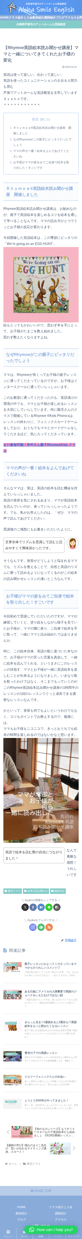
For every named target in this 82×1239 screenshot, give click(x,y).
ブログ (21, 1219)
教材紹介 (21, 1213)
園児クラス (14, 890)
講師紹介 (61, 1213)
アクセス (61, 1219)
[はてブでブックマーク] (41, 907)
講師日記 (59, 890)
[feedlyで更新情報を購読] (41, 927)
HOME (21, 1207)
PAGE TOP (42, 1191)
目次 (35, 119)
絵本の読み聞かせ (38, 890)
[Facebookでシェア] (33, 907)
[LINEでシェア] (49, 907)
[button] (57, 907)
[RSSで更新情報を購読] (49, 927)
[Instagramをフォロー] (33, 927)
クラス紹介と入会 (61, 1207)
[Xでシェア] (25, 907)
